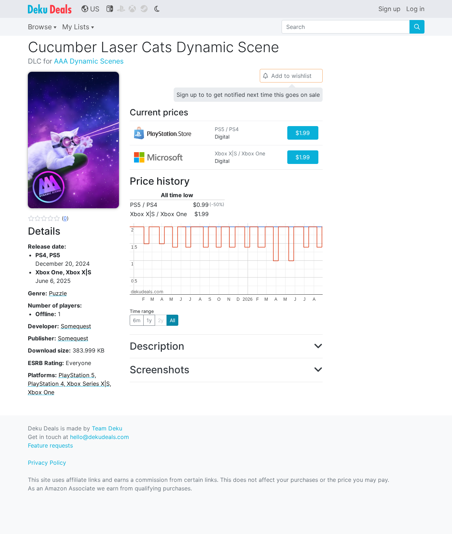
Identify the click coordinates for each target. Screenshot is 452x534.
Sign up (389, 9)
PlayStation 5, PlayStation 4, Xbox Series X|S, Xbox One (69, 383)
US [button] (90, 9)
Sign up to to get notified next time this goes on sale (248, 94)
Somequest (76, 326)
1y (149, 320)
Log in (415, 9)
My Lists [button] (76, 27)
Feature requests (50, 445)
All (172, 320)
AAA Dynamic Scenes (89, 61)
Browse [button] (41, 27)
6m (136, 320)
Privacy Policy (47, 462)
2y (161, 320)
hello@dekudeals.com (99, 436)
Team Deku (107, 428)
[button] (48, 218)
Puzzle (58, 293)
